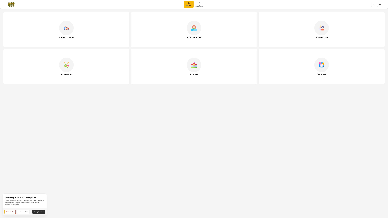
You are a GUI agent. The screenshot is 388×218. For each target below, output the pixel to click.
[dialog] (24, 204)
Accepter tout (38, 212)
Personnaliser (23, 212)
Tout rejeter (10, 212)
